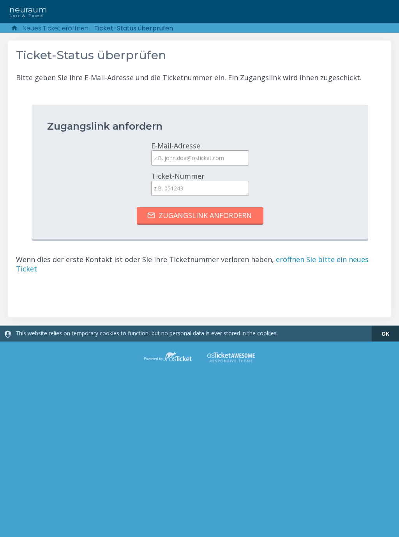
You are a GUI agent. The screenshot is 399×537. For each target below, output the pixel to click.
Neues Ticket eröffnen (55, 28)
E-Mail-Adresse (175, 145)
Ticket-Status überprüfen (133, 28)
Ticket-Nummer (178, 176)
